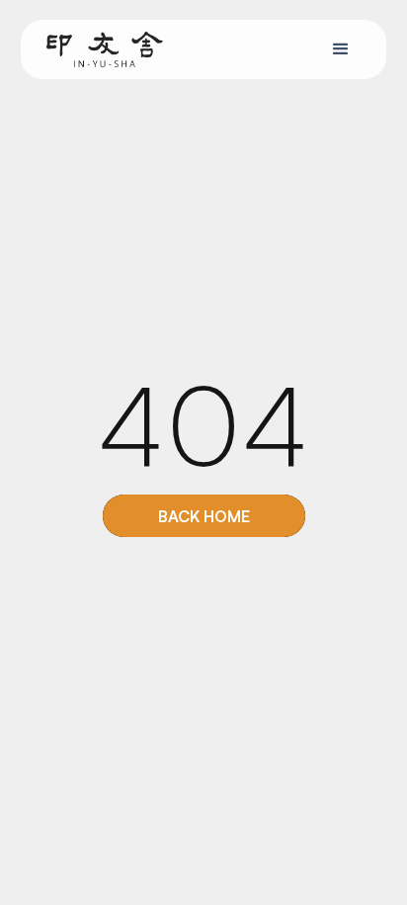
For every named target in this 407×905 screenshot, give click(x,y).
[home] (100, 49)
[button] (340, 49)
